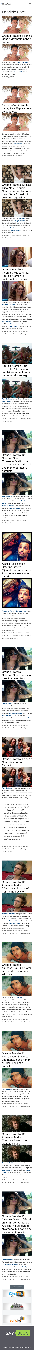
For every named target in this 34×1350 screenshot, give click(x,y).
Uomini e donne (7, 421)
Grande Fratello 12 (22, 235)
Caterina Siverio (7, 1170)
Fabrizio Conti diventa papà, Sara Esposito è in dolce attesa (17, 108)
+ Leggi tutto (17, 1287)
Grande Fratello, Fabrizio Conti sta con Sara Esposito (17, 762)
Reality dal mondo (14, 1022)
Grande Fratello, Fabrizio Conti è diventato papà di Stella (17, 39)
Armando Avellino (8, 506)
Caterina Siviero (17, 143)
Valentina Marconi (8, 304)
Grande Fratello (9, 235)
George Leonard (19, 221)
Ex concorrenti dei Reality (13, 156)
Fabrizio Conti (9, 228)
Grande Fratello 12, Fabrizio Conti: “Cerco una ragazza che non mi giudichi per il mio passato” (16, 1060)
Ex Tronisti (26, 633)
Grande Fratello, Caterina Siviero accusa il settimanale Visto (16, 675)
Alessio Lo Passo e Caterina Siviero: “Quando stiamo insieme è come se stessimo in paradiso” (17, 570)
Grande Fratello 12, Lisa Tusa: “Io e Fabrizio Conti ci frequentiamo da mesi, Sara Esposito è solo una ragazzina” (17, 191)
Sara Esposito (18, 72)
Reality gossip (9, 77)
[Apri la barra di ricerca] (23, 4)
